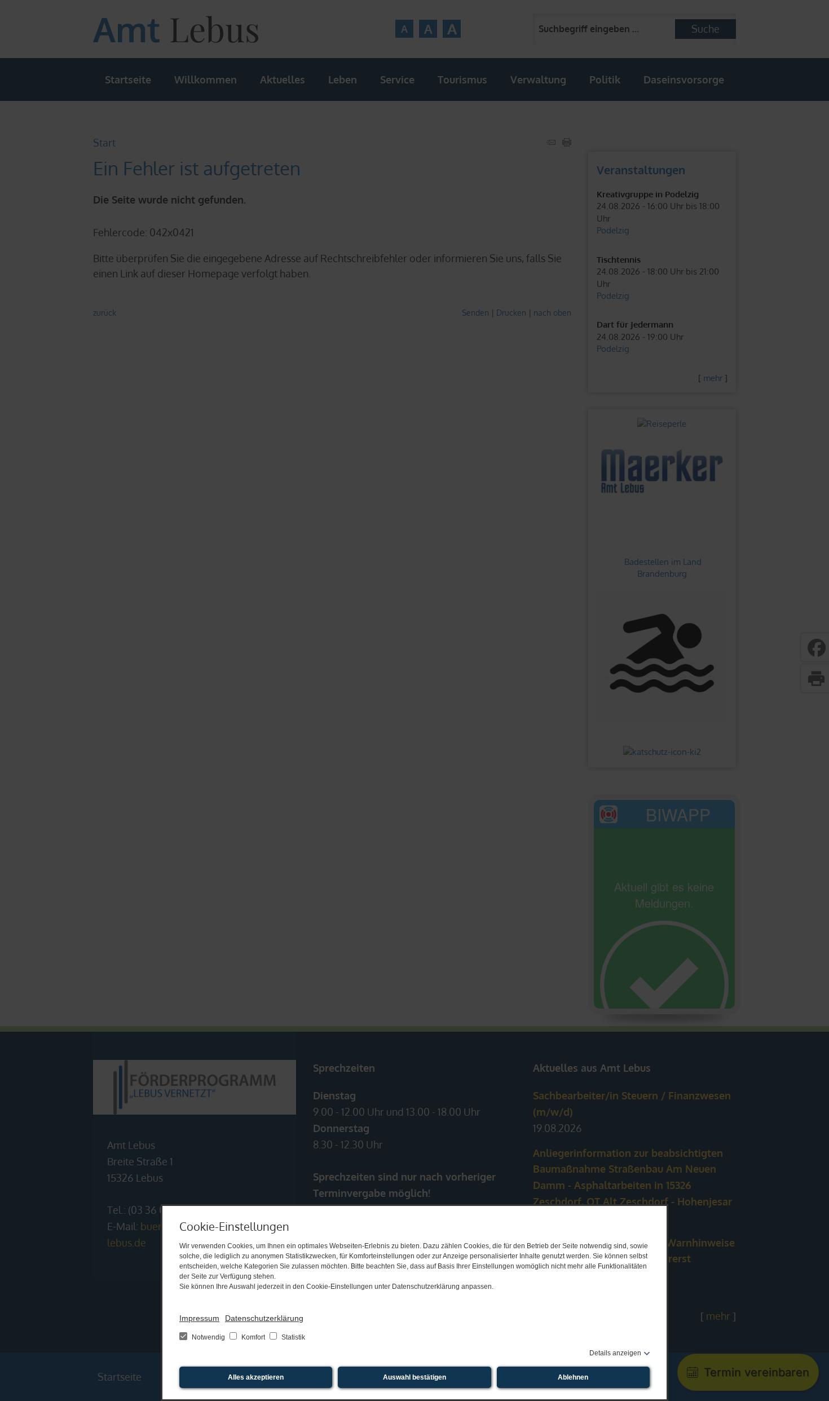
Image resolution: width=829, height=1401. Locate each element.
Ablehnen (573, 1377)
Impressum (199, 1318)
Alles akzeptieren (256, 1377)
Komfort (253, 1337)
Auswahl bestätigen (414, 1377)
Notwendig (208, 1337)
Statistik (292, 1337)
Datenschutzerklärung (264, 1318)
